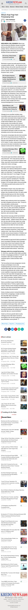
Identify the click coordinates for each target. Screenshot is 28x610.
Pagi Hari (11, 324)
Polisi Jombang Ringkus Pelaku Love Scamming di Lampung (9, 539)
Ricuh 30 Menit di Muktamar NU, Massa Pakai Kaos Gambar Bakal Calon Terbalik (12, 491)
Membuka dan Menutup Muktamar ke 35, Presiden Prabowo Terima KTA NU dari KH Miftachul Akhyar (10, 422)
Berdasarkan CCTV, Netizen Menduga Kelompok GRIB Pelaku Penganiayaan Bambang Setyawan (13, 515)
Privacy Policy (21, 599)
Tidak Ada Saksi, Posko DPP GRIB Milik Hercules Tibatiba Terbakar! (10, 430)
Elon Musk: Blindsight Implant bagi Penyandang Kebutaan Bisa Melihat (9, 473)
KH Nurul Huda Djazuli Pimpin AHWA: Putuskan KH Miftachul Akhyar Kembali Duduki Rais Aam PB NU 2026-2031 (10, 457)
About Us (15, 599)
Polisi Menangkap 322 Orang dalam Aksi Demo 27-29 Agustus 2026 (10, 530)
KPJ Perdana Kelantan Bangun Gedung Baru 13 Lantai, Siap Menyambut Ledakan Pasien (9, 78)
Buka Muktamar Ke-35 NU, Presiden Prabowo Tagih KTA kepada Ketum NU (10, 565)
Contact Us (10, 599)
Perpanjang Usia (20, 324)
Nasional (12, 7)
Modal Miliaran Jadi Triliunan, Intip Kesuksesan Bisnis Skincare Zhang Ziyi (10, 107)
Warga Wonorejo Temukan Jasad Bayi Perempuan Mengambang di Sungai (9, 497)
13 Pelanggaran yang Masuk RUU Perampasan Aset (8, 506)
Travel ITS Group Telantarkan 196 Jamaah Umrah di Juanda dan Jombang (10, 482)
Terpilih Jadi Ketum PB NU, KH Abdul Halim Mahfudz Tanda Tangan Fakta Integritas (9, 448)
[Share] (25, 20)
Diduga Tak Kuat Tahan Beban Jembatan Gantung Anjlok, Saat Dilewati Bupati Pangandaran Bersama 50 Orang (10, 440)
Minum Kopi (5, 324)
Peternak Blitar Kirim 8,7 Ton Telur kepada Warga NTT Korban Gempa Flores (9, 548)
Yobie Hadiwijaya (10, 20)
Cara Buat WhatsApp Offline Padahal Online (10, 150)
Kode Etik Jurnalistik (14, 602)
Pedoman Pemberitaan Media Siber (13, 601)
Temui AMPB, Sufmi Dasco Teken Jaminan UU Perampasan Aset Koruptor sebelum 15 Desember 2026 (10, 583)
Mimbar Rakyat (19, 7)
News (3, 7)
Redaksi (5, 599)
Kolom (7, 7)
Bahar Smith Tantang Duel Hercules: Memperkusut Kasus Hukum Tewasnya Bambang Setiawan (10, 465)
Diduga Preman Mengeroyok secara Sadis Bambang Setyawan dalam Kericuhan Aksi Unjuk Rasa (9, 522)
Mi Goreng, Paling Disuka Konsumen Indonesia (9, 56)
